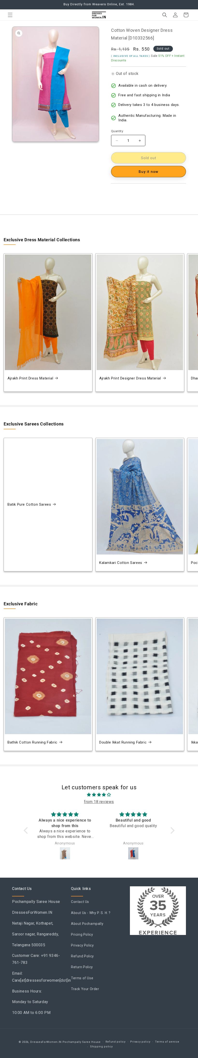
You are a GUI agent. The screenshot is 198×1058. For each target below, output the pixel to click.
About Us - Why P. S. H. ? (91, 913)
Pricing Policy (82, 934)
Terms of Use (82, 978)
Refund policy (116, 1041)
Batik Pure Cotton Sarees (29, 504)
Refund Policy (82, 956)
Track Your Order (85, 989)
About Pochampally (87, 924)
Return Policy (82, 967)
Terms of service (167, 1041)
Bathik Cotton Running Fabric (32, 742)
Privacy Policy (82, 945)
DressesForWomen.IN (46, 1042)
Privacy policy (140, 1041)
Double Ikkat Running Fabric (123, 742)
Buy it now (148, 172)
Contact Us (80, 902)
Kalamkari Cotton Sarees (120, 563)
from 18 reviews (99, 801)
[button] (10, 15)
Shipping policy (101, 1046)
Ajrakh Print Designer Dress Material (130, 378)
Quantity (117, 131)
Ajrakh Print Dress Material (30, 378)
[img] (99, 794)
